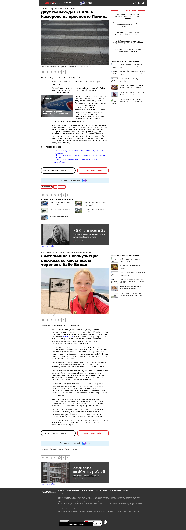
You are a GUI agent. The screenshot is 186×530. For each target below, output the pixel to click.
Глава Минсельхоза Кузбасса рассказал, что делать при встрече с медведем (127, 16)
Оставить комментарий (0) (93, 170)
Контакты (61, 491)
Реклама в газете (87, 491)
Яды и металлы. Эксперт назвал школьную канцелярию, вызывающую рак (130, 288)
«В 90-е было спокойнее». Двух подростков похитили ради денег (131, 294)
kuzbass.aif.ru (68, 337)
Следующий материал (76, 524)
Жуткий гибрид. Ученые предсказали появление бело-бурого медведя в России (132, 72)
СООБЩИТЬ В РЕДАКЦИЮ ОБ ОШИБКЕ (69, 493)
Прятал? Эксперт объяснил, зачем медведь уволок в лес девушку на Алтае (131, 65)
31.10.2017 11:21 (45, 9)
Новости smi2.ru (48, 246)
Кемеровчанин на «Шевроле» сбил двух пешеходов (94, 210)
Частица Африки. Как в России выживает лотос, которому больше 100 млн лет (132, 101)
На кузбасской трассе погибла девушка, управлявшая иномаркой (94, 204)
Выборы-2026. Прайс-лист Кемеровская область (112, 491)
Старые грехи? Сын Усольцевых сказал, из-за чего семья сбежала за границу (132, 80)
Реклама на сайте (73, 491)
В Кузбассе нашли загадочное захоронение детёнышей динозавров (128, 42)
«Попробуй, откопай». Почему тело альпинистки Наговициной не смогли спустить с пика (132, 94)
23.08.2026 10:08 (46, 252)
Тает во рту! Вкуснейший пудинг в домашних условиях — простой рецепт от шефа (131, 87)
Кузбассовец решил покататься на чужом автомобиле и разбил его (60, 210)
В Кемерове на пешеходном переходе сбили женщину (59, 217)
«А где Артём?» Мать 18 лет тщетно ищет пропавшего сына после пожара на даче (131, 259)
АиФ (93, 67)
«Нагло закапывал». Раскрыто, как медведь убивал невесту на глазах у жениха (132, 281)
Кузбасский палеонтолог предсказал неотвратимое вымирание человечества (128, 25)
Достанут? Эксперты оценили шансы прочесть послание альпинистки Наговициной (132, 273)
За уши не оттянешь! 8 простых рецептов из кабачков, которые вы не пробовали (132, 266)
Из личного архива (60, 315)
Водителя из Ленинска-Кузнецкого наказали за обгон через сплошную (128, 33)
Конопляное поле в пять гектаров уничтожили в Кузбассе (127, 50)
